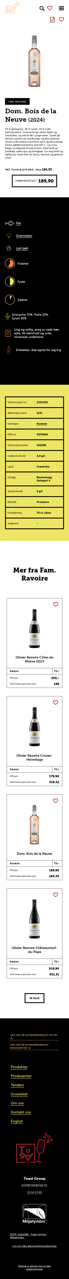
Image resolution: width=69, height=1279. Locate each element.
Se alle (34, 998)
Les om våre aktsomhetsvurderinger (34, 1246)
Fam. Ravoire (17, 101)
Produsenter (21, 1076)
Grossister (19, 1094)
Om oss (17, 1103)
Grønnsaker (24, 236)
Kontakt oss (21, 1112)
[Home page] (12, 8)
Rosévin (42, 423)
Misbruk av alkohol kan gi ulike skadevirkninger (34, 1268)
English (17, 1121)
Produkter (19, 1067)
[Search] (42, 8)
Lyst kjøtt (22, 248)
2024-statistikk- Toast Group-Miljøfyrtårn (28, 1236)
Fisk (18, 223)
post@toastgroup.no (34, 1184)
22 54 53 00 (34, 1192)
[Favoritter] (49, 8)
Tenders (17, 1085)
